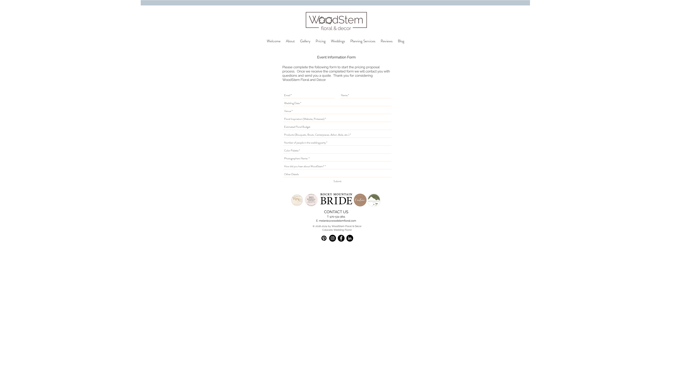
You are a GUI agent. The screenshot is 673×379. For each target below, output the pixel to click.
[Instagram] (332, 238)
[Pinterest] (324, 238)
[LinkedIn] (349, 238)
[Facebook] (341, 238)
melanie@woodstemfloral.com (337, 220)
